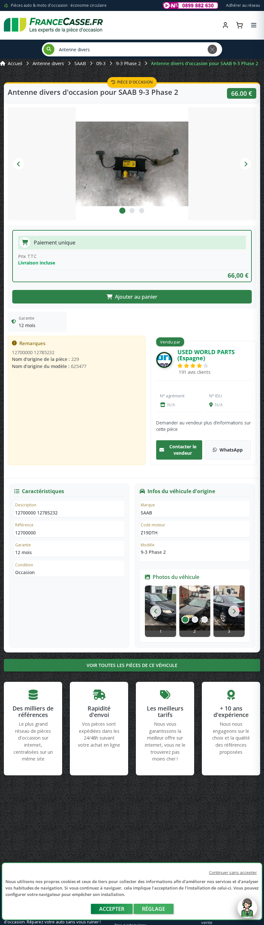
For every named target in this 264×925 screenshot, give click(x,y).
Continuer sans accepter (233, 872)
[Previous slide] (18, 164)
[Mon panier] (239, 25)
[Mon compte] (225, 25)
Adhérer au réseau (243, 5)
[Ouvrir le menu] (253, 25)
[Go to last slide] (155, 611)
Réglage (153, 908)
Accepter (111, 908)
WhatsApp (231, 450)
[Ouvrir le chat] (247, 911)
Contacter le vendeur (182, 449)
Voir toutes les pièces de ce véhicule (132, 665)
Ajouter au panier (136, 296)
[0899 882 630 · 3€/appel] (190, 5)
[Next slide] (245, 164)
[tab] (122, 210)
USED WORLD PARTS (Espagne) (206, 355)
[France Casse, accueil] (53, 25)
